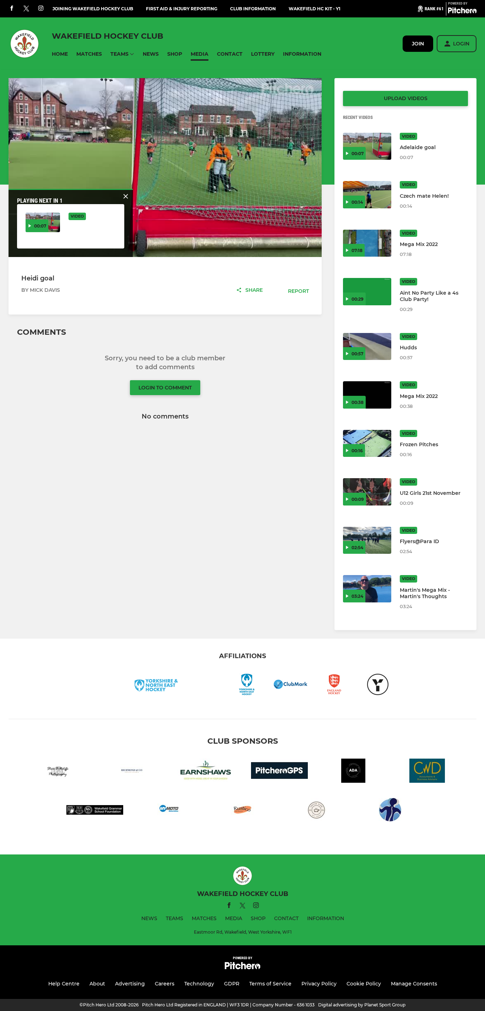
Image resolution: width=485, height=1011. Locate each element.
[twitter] (26, 9)
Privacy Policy (319, 983)
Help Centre (64, 983)
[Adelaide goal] (367, 146)
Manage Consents (414, 983)
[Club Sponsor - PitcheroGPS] (279, 772)
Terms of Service (270, 983)
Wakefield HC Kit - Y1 (314, 8)
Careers (164, 983)
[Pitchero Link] (462, 11)
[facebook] (12, 8)
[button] (60, 54)
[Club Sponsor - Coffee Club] (316, 811)
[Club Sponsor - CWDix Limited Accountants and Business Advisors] (427, 772)
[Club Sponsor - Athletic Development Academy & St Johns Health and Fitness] (353, 772)
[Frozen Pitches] (367, 443)
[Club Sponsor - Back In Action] (390, 811)
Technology (199, 983)
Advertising (130, 983)
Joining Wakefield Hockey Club (93, 8)
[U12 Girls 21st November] (367, 492)
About (97, 983)
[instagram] (41, 8)
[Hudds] (367, 346)
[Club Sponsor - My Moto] (168, 811)
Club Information (253, 8)
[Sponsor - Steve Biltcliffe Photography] (57, 772)
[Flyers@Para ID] (367, 540)
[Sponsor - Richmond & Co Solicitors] (131, 772)
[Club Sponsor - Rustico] (242, 811)
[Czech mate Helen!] (367, 194)
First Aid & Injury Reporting (181, 8)
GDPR (231, 983)
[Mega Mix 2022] (367, 243)
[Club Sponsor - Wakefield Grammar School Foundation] (94, 811)
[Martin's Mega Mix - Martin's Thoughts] (367, 588)
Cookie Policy (364, 983)
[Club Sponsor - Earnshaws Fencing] (205, 772)
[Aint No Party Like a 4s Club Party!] (367, 291)
